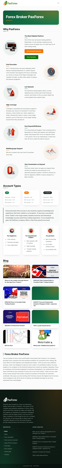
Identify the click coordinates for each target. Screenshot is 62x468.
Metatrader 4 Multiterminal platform (44, 345)
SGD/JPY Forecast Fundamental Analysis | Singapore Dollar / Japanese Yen (45, 303)
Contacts (6, 454)
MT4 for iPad (8, 345)
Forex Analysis (8, 448)
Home (6, 431)
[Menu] (58, 3)
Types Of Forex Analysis (10, 443)
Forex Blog (7, 446)
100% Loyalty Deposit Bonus (42, 325)
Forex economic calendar (11, 440)
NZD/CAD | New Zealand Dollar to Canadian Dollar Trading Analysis (43, 281)
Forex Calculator (31, 57)
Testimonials (7, 451)
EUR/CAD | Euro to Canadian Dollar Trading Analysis (15, 303)
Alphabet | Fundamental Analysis (15, 325)
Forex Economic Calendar (34, 51)
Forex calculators (8, 437)
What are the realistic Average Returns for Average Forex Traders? (16, 281)
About (5, 434)
